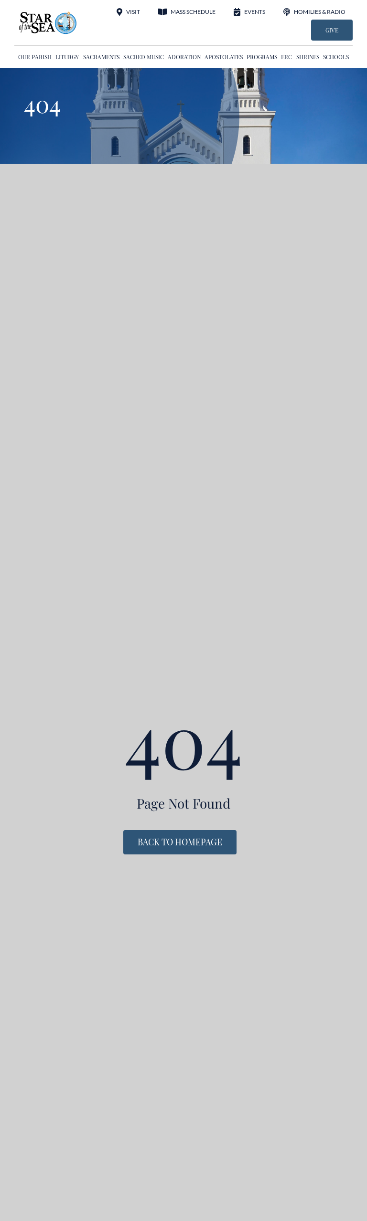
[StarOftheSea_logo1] (48, 15)
